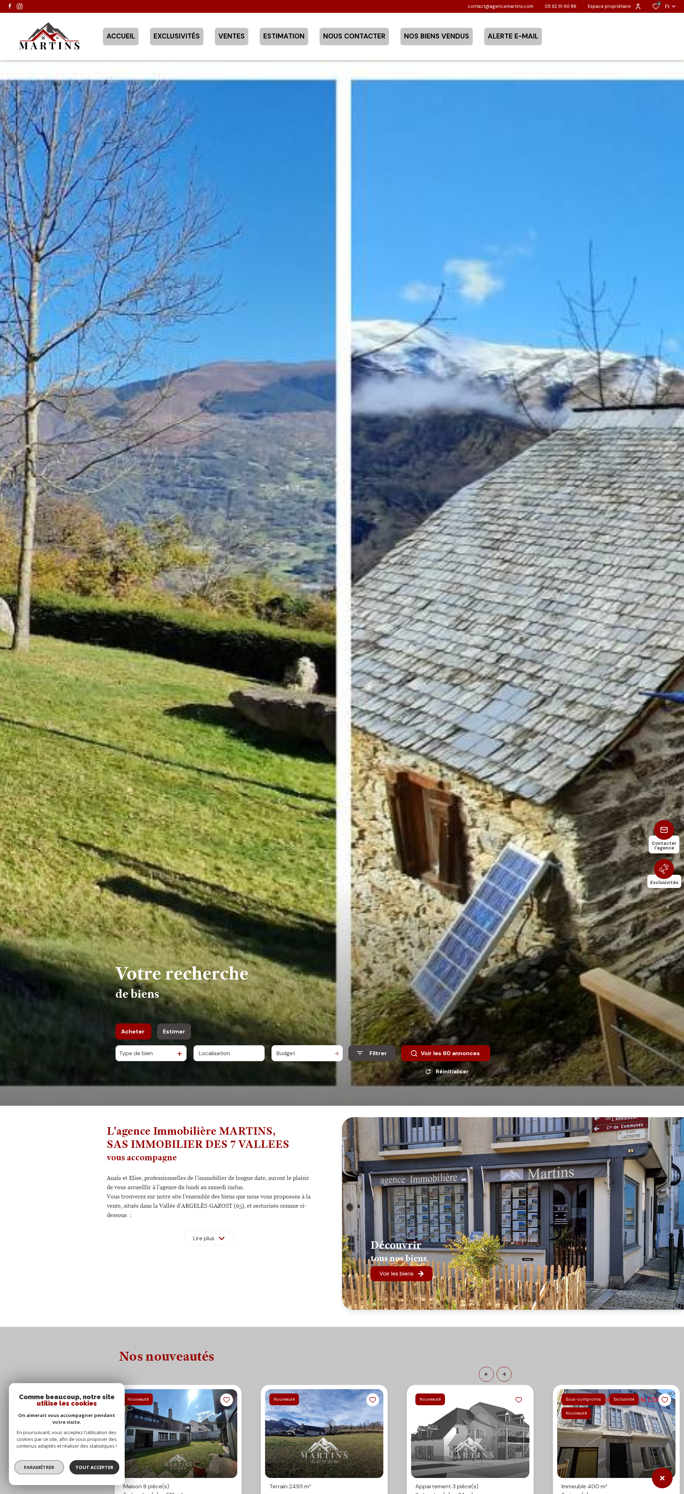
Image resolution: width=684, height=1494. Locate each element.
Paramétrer (39, 1467)
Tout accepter (94, 1467)
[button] (486, 1374)
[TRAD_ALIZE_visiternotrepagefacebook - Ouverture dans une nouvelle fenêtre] (10, 6)
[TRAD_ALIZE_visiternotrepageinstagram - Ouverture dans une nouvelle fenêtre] (19, 6)
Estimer (174, 1031)
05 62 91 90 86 (560, 6)
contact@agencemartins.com (500, 6)
